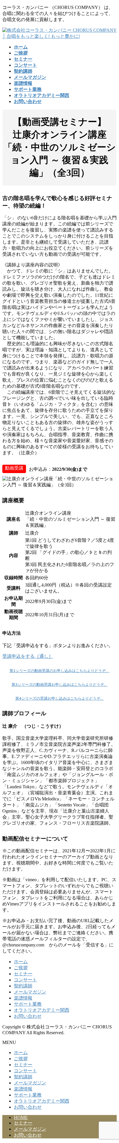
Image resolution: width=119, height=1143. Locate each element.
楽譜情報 (23, 998)
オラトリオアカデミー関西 (41, 1010)
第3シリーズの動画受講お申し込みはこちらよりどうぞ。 (60, 684)
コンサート (25, 979)
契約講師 (23, 985)
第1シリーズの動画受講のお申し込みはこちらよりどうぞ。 (59, 670)
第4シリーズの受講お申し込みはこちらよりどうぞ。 (59, 698)
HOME (21, 1117)
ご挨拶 (21, 967)
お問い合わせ (28, 1016)
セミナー (23, 973)
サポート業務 (28, 1004)
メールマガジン (30, 991)
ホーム (21, 961)
